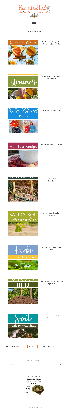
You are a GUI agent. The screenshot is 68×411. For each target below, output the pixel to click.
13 (40, 347)
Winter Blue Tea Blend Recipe (51, 110)
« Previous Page (12, 347)
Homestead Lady (34, 11)
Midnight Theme (34, 408)
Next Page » (48, 347)
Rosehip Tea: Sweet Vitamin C (51, 145)
